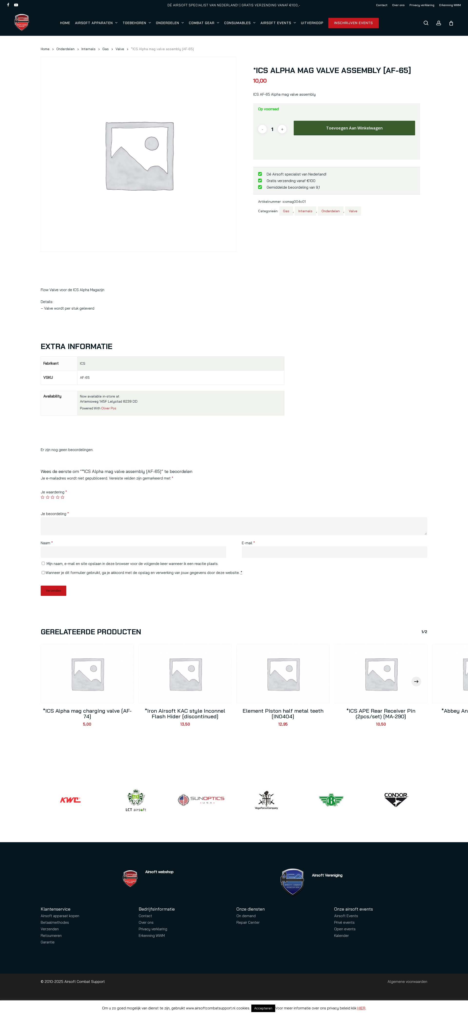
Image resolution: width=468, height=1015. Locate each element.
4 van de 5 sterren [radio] (58, 497)
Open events (345, 929)
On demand (246, 916)
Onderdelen (65, 49)
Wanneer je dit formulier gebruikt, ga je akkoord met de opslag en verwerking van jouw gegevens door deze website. (144, 572)
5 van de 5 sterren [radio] (63, 497)
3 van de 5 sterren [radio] (53, 497)
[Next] (416, 681)
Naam (47, 543)
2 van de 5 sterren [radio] (48, 497)
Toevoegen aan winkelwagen (354, 128)
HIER (361, 1008)
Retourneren (51, 935)
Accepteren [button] (263, 1008)
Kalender (341, 935)
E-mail (248, 543)
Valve (120, 49)
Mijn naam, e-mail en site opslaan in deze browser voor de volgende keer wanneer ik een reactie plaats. (132, 563)
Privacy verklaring (153, 929)
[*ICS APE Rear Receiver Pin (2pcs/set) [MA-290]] (381, 673)
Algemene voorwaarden (407, 981)
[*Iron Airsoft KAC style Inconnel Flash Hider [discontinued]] (185, 673)
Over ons (146, 922)
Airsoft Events (346, 916)
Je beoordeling (55, 513)
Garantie (48, 942)
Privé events (344, 922)
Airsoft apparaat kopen (60, 916)
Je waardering (54, 492)
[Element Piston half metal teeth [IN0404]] (283, 673)
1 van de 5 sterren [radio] (43, 497)
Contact (145, 916)
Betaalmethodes (55, 922)
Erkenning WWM (152, 935)
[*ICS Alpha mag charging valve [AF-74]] (87, 673)
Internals (88, 49)
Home (45, 49)
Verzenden (50, 929)
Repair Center (248, 922)
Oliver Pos (108, 408)
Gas (105, 49)
